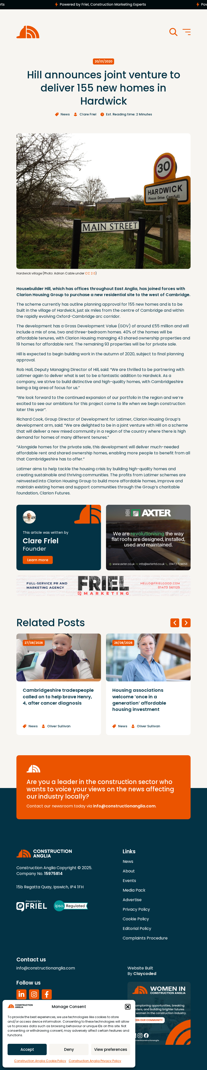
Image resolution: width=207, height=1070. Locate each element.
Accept (27, 1049)
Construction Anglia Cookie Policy (40, 1061)
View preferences (110, 1049)
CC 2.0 (90, 273)
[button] (127, 1006)
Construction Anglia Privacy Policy (95, 1061)
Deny (69, 1049)
